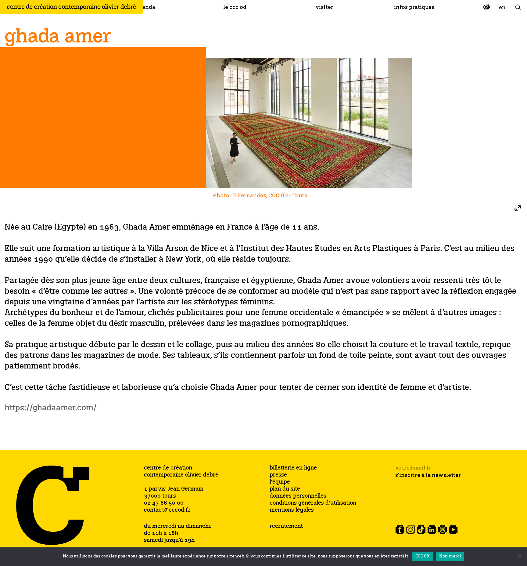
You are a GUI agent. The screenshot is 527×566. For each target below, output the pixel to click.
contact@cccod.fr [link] (167, 510)
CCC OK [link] (422, 556)
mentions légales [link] (292, 510)
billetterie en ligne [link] (293, 468)
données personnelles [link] (298, 496)
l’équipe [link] (280, 482)
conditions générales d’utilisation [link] (313, 503)
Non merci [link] (450, 556)
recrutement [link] (286, 526)
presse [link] (278, 475)
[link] (486, 9)
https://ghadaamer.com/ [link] (51, 408)
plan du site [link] (285, 489)
